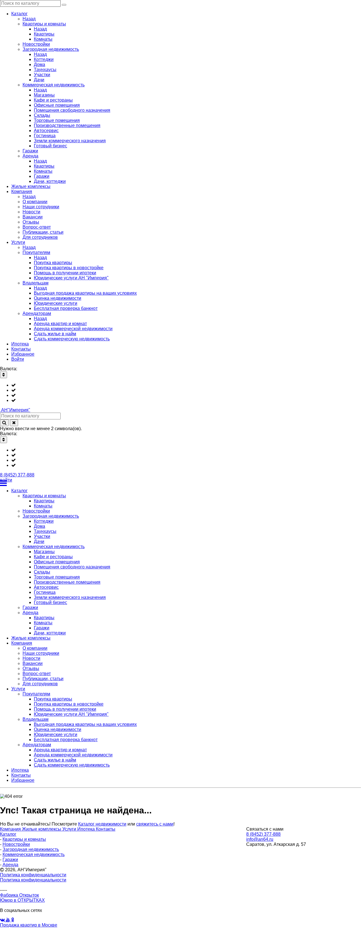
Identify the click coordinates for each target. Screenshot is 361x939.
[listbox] (180, 393)
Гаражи (10, 859)
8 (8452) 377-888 (17, 474)
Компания (11, 829)
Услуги (69, 829)
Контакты (105, 829)
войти (6, 480)
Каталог (8, 834)
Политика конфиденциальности (33, 874)
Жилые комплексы (42, 829)
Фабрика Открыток (19, 895)
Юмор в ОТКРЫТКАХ (22, 900)
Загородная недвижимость (31, 849)
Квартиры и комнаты (24, 839)
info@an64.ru (259, 839)
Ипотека (86, 829)
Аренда (10, 864)
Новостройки (16, 844)
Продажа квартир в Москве (28, 925)
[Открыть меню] (180, 483)
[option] (186, 385)
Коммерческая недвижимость (34, 854)
